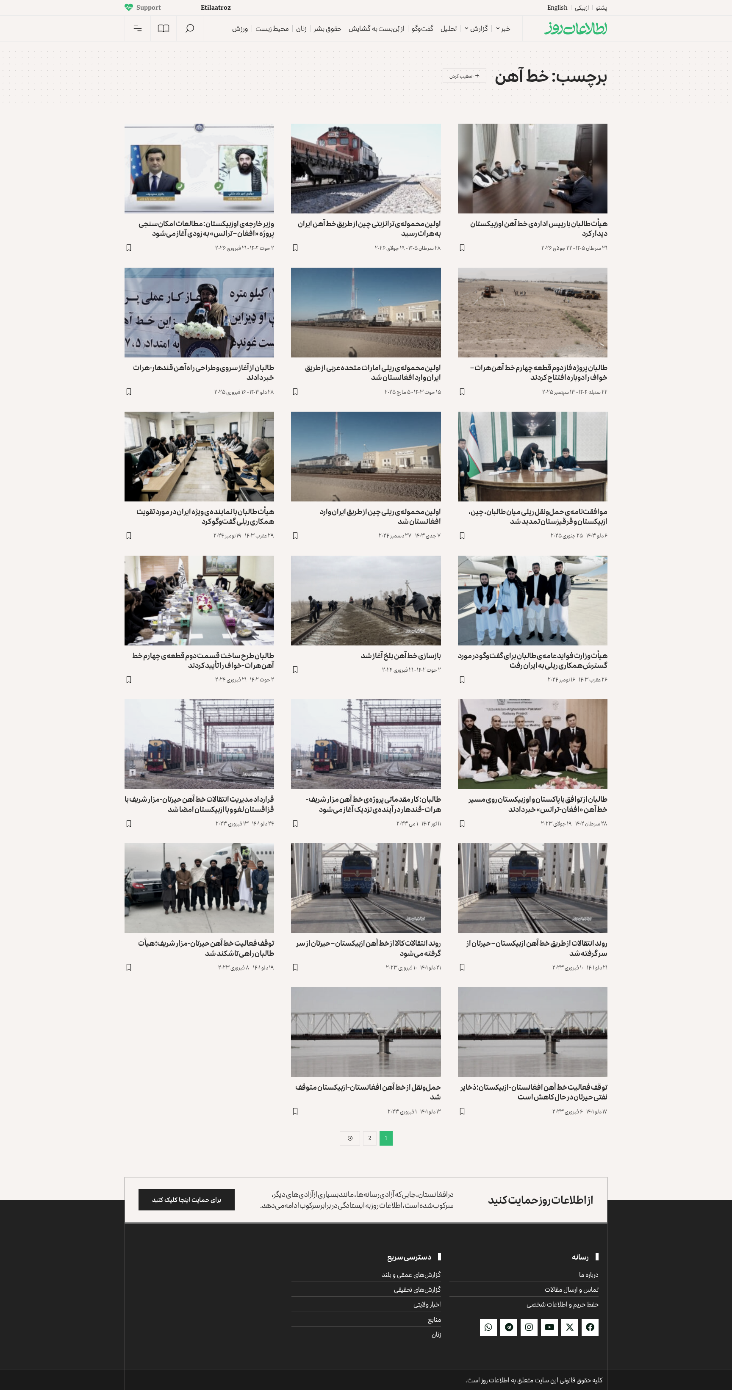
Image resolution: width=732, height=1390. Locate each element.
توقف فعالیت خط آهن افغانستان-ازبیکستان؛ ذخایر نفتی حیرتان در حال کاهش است (533, 1092)
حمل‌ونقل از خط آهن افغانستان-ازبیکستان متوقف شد (368, 1092)
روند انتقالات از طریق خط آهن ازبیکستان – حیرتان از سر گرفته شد (536, 948)
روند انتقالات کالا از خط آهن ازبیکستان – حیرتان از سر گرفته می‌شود (368, 948)
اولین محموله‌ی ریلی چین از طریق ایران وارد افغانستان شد (380, 516)
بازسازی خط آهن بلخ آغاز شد (401, 655)
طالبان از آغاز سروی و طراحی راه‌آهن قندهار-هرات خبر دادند (203, 372)
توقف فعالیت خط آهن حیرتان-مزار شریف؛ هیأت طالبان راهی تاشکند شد (206, 948)
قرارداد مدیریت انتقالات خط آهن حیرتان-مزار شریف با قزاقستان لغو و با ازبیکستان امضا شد (199, 804)
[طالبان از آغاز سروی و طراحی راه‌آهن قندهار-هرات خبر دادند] (199, 312)
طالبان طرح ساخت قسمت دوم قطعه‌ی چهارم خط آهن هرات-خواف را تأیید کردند (203, 660)
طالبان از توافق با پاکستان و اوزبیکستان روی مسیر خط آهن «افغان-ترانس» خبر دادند (538, 804)
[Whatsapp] (488, 1327)
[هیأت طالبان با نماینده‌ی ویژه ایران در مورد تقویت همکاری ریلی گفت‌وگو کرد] (199, 456)
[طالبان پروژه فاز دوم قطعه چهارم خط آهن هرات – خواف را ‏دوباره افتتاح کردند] (532, 312)
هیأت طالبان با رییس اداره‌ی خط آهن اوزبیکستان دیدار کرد (538, 228)
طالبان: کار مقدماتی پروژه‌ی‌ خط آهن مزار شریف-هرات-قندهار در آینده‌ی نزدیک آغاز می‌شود (373, 804)
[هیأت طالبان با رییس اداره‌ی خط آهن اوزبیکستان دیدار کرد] (532, 168)
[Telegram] (508, 1327)
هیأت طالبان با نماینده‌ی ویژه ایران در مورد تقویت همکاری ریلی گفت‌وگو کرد (205, 516)
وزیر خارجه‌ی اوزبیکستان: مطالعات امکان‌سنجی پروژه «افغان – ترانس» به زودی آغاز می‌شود (206, 228)
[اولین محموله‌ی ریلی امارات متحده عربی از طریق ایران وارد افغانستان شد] (366, 312)
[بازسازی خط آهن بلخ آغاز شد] (366, 600)
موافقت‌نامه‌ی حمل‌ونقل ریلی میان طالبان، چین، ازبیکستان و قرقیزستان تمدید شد (538, 516)
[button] (190, 28)
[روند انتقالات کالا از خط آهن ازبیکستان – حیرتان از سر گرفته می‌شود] (366, 888)
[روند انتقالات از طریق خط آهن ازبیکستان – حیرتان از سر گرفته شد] (532, 888)
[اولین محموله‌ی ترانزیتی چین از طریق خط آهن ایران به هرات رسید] (366, 168)
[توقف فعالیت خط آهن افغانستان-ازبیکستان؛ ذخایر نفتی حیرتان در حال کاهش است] (532, 1032)
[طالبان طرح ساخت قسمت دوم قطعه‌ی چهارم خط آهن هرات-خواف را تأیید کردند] (199, 600)
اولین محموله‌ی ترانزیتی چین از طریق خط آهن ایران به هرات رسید (369, 228)
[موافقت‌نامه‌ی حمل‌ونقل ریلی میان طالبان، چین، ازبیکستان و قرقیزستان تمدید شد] (532, 456)
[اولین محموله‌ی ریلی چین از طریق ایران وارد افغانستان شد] (366, 456)
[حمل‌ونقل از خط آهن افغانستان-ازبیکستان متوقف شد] (366, 1032)
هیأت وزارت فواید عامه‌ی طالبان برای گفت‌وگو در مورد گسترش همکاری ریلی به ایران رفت (532, 660)
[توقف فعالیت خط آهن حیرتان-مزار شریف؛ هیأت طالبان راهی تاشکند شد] (199, 888)
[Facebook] (590, 1327)
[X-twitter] (569, 1327)
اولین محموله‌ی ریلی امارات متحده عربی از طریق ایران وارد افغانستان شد (373, 372)
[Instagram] (529, 1327)
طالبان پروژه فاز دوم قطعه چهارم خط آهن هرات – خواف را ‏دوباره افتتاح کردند (538, 372)
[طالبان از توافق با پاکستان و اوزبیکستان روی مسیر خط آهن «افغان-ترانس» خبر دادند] (532, 744)
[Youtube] (549, 1327)
